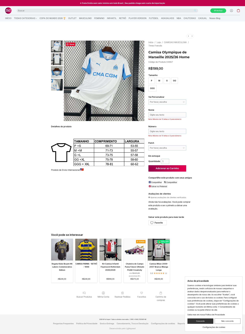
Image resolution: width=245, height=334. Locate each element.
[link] (213, 326)
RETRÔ (122, 18)
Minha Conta (103, 297)
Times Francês (155, 45)
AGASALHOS (167, 18)
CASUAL (202, 18)
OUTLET (72, 18)
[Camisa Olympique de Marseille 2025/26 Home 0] (57, 46)
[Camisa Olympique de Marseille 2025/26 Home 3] (57, 85)
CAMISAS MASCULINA (175, 42)
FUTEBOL (153, 18)
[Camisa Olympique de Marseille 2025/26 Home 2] (57, 72)
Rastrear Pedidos (122, 297)
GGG (152, 88)
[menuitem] (188, 36)
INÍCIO (8, 18)
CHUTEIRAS (190, 18)
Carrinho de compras (161, 298)
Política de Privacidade (86, 323)
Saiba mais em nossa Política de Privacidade (206, 314)
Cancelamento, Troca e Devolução (132, 323)
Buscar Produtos (84, 297)
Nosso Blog (214, 18)
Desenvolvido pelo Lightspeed (122, 328)
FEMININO (99, 18)
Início (150, 42)
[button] (8, 10)
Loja (159, 42)
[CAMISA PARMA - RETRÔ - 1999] (86, 249)
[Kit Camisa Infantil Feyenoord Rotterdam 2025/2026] (110, 249)
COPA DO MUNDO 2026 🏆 (53, 18)
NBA (179, 18)
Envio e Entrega (107, 323)
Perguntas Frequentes (63, 323)
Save (72, 44)
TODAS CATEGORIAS (25, 18)
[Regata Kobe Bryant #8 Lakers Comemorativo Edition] (62, 249)
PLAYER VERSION (137, 18)
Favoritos (141, 297)
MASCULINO (85, 18)
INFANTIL (112, 18)
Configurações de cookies (163, 323)
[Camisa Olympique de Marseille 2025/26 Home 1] (57, 59)
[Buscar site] (195, 10)
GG (174, 80)
